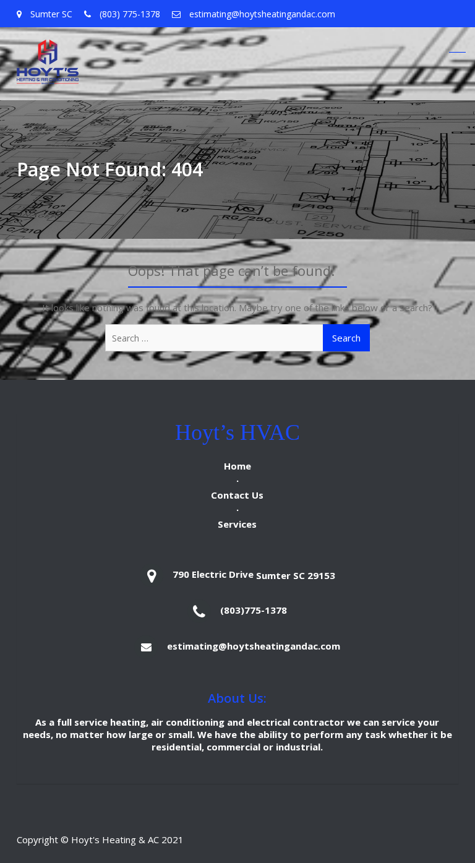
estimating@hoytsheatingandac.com (253, 646)
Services (237, 524)
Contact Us (237, 495)
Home (237, 466)
